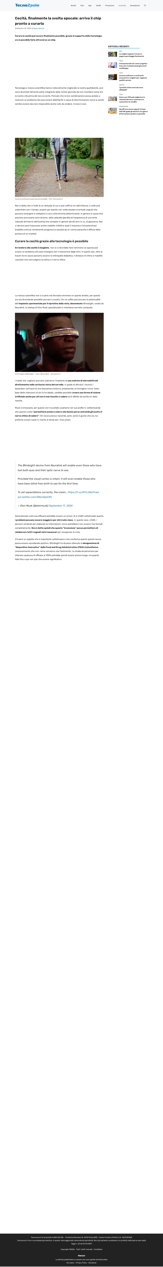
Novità (73, 6)
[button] (145, 5)
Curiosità (122, 6)
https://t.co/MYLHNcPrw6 (83, 492)
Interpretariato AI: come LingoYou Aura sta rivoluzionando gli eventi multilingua (133, 66)
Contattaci (98, 1249)
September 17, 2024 (61, 505)
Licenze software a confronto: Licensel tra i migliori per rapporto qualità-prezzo (133, 78)
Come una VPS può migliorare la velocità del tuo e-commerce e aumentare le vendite (132, 99)
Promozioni (109, 6)
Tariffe (98, 6)
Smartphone (135, 6)
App (89, 6)
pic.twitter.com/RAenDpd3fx (35, 497)
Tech (82, 6)
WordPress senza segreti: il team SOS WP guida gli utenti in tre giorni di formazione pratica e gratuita (133, 111)
